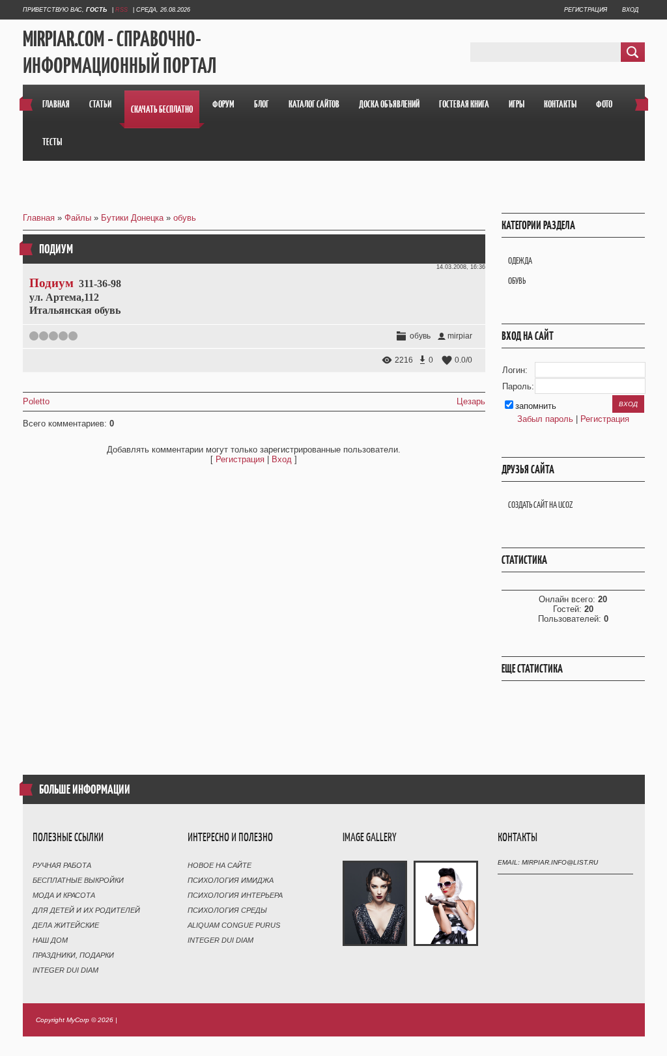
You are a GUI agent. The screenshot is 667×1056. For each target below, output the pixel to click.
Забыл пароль (545, 419)
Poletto (36, 401)
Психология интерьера (235, 895)
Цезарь (471, 401)
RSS (121, 10)
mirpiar (459, 335)
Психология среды (227, 910)
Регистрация (585, 10)
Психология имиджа (231, 880)
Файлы (77, 218)
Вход (630, 10)
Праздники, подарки (73, 955)
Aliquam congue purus (234, 925)
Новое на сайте (219, 865)
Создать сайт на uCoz (540, 504)
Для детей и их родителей (86, 910)
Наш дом (50, 940)
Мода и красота (64, 895)
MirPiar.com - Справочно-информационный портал (119, 52)
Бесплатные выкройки (78, 880)
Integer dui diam (65, 970)
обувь (184, 218)
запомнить (535, 406)
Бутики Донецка (132, 218)
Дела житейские (66, 925)
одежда (520, 260)
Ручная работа (62, 865)
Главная (39, 218)
